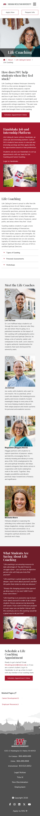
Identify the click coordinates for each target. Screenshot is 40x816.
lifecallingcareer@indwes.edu (16, 665)
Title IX (20, 777)
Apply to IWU (19, 811)
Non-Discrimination (20, 782)
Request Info (30, 12)
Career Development (10, 698)
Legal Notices (20, 772)
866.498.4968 (23, 761)
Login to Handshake (10, 161)
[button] (20, 253)
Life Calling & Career (23, 60)
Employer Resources (10, 704)
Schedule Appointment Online (15, 115)
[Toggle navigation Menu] (34, 4)
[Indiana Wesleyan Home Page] (4, 60)
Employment (20, 787)
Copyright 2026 (21, 798)
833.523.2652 (25, 766)
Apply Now (10, 12)
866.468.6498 (25, 756)
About (10, 60)
